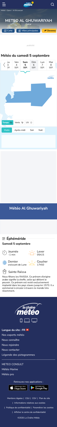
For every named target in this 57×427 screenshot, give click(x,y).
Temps (5, 122)
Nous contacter (10, 350)
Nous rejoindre (10, 345)
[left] (4, 65)
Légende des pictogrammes (18, 355)
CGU (27, 398)
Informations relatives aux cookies (29, 402)
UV (27, 122)
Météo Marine (10, 369)
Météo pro (8, 374)
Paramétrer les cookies (43, 407)
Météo (3, 10)
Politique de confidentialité (18, 407)
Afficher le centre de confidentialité (30, 412)
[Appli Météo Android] (39, 388)
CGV (34, 398)
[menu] (4, 4)
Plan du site (44, 398)
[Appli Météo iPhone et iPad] (17, 388)
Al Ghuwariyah (18, 10)
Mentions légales (15, 398)
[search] (52, 4)
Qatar (9, 10)
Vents (17, 122)
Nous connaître (10, 340)
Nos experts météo (13, 335)
